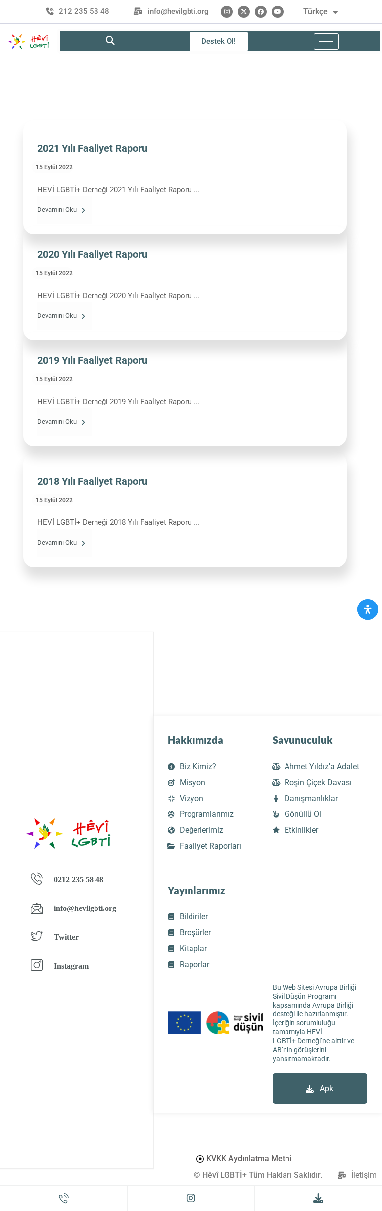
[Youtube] (278, 12)
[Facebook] (261, 12)
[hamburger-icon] (326, 41)
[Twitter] (244, 12)
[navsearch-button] (110, 41)
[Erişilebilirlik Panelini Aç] (367, 609)
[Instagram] (227, 12)
